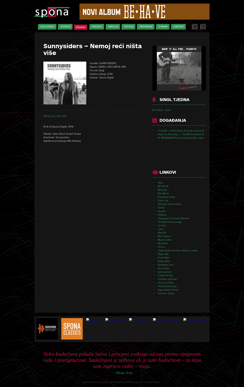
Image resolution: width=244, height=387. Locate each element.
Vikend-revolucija (167, 286)
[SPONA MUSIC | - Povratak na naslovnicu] (51, 12)
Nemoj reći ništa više (54, 116)
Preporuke (146, 26)
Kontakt (179, 26)
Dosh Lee (163, 200)
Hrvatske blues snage (170, 222)
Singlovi (113, 26)
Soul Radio (164, 268)
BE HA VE (163, 186)
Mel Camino (164, 236)
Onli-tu (161, 247)
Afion (160, 182)
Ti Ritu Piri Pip (165, 275)
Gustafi (161, 211)
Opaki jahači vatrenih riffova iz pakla (177, 250)
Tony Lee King (165, 282)
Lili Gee (162, 225)
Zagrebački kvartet (168, 289)
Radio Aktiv (164, 261)
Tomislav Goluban (167, 279)
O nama (163, 26)
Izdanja (80, 27)
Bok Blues (163, 193)
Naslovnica (48, 26)
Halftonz (162, 214)
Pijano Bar (163, 254)
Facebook (203, 27)
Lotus (161, 229)
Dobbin (156, 382)
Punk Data (163, 257)
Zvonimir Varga (166, 293)
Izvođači (66, 26)
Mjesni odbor (165, 239)
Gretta (161, 207)
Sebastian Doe (166, 264)
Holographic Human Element (173, 218)
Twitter (195, 27)
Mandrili (162, 232)
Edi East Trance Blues (170, 204)
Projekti (97, 26)
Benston (162, 190)
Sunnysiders (164, 272)
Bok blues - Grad (161, 110)
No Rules (163, 243)
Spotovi (129, 26)
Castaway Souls (166, 197)
